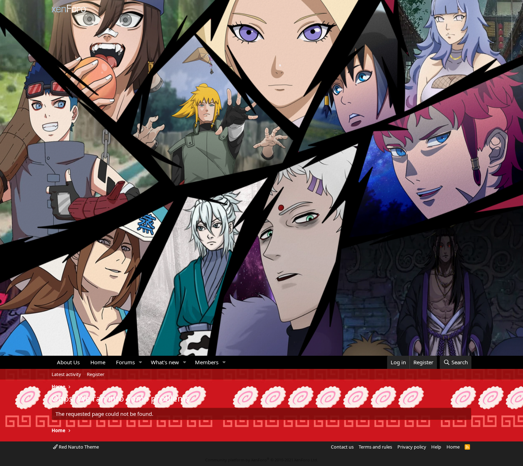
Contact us (342, 447)
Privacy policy (411, 447)
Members (206, 362)
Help (436, 447)
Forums (125, 362)
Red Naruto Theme (78, 447)
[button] (141, 362)
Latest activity (66, 374)
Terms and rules (375, 447)
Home (97, 362)
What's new (165, 362)
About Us (68, 362)
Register (95, 374)
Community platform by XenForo (261, 459)
